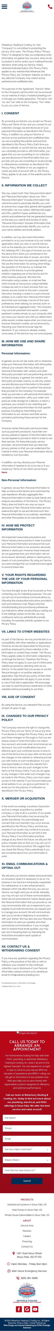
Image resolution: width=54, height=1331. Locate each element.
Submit (27, 1181)
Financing (27, 1241)
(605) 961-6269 (29, 1278)
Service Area (27, 1225)
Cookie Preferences (37, 1323)
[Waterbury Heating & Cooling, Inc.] (27, 6)
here (4, 472)
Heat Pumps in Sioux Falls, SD (27, 1210)
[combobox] (27, 1149)
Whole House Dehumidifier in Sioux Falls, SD (27, 1215)
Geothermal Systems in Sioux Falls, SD (27, 1204)
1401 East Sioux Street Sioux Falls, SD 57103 (29, 1254)
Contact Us (27, 1246)
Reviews (27, 1231)
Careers (27, 1236)
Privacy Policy (23, 1323)
